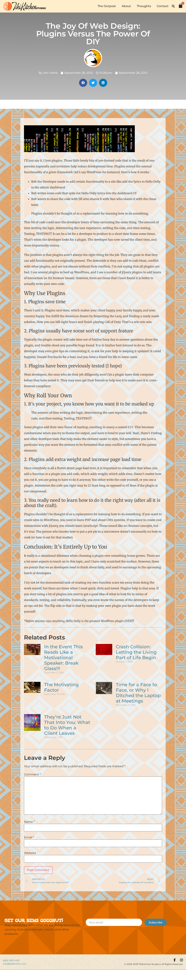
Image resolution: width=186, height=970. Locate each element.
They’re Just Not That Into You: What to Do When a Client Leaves (67, 725)
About (126, 6)
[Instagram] (181, 960)
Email (29, 837)
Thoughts (144, 6)
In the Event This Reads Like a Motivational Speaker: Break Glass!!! (63, 657)
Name (29, 821)
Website (30, 853)
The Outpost (107, 6)
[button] (173, 6)
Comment (32, 774)
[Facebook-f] (174, 960)
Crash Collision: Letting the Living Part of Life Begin (136, 652)
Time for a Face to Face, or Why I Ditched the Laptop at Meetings (138, 693)
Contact (163, 6)
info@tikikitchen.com (14, 963)
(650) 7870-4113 (11, 960)
